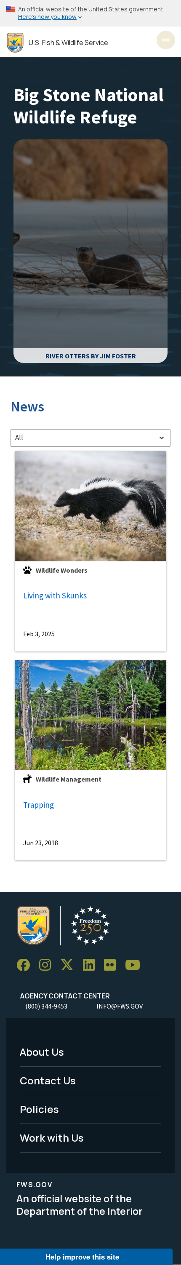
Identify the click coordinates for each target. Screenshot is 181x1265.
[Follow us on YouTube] (135, 965)
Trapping (38, 805)
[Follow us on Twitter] (70, 965)
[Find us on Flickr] (113, 965)
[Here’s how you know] (90, 13)
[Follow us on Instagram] (48, 965)
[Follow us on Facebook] (26, 965)
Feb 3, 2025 (39, 634)
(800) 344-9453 (46, 1006)
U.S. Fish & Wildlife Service (68, 42)
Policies (39, 1109)
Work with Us (52, 1138)
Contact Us (48, 1080)
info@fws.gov (119, 1006)
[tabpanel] (90, 656)
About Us (42, 1052)
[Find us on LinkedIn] (92, 965)
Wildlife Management (68, 779)
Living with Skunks (55, 595)
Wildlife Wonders (62, 570)
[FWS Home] (15, 43)
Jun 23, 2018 (40, 842)
